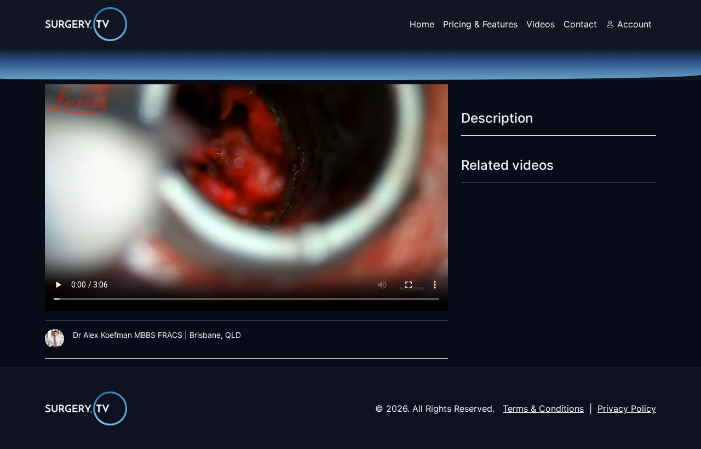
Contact (580, 24)
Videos (540, 24)
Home (422, 24)
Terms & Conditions (543, 408)
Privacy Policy (626, 408)
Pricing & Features (480, 24)
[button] (628, 24)
